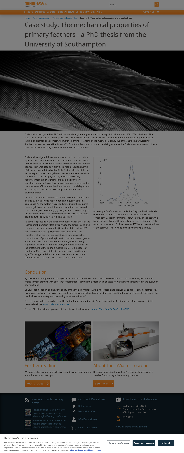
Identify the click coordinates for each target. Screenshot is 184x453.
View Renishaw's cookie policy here (85, 450)
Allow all (166, 443)
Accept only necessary (144, 443)
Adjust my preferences (119, 443)
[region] (92, 443)
